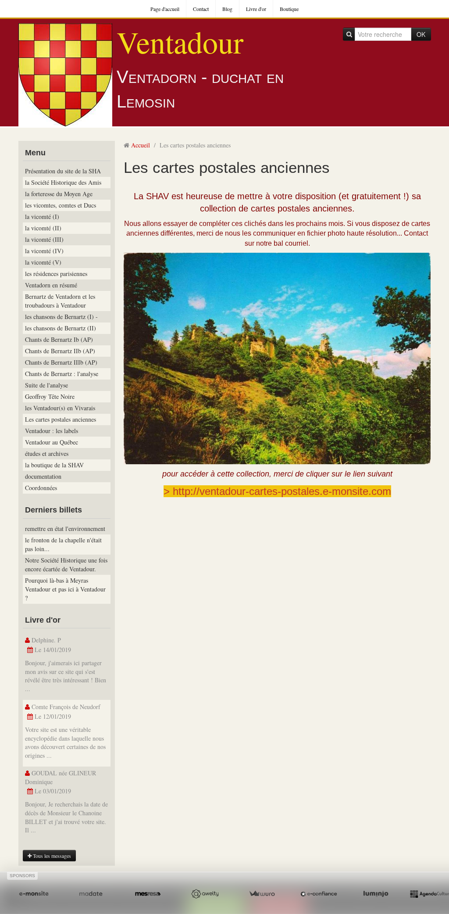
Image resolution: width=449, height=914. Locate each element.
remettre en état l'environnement (65, 528)
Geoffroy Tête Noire (50, 396)
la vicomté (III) (44, 239)
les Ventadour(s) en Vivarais (60, 408)
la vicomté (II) (43, 228)
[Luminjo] (376, 894)
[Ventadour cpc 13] (277, 357)
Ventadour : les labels (51, 431)
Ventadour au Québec (51, 442)
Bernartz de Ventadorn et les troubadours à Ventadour (60, 300)
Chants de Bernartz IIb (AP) (60, 351)
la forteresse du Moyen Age (59, 194)
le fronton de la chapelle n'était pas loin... (63, 544)
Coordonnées (41, 488)
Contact (201, 8)
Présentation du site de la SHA (63, 171)
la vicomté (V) (43, 262)
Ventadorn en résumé (51, 285)
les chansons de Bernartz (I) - (61, 316)
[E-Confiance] (319, 894)
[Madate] (91, 894)
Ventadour (180, 41)
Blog (227, 8)
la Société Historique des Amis (63, 182)
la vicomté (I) (42, 216)
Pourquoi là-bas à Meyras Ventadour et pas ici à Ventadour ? (65, 589)
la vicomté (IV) (44, 251)
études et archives (46, 453)
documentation (43, 476)
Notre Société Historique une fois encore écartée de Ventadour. (66, 564)
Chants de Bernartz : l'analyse (61, 373)
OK (421, 34)
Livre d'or (256, 8)
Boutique (289, 8)
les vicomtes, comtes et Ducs (60, 205)
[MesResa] (148, 894)
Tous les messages (51, 855)
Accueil (140, 145)
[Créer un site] (34, 894)
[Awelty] (205, 894)
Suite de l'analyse (46, 385)
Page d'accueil (164, 8)
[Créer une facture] (262, 894)
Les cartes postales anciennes (60, 419)
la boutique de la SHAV (54, 465)
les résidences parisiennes (56, 273)
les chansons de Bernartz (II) (60, 328)
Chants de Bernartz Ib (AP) (59, 339)
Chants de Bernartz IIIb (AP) (61, 362)
